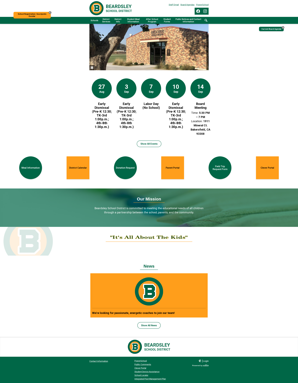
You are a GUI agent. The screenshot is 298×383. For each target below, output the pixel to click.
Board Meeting (201, 106)
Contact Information (98, 361)
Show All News (149, 325)
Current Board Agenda (271, 29)
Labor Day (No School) (151, 106)
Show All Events (149, 143)
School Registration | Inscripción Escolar (32, 15)
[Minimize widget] (50, 12)
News (149, 266)
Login (204, 361)
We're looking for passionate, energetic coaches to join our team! (133, 313)
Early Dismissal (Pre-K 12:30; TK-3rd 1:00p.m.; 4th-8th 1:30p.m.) (102, 115)
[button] (94, 20)
